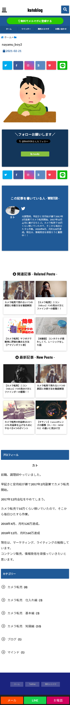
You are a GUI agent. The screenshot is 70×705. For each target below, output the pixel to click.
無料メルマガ (43, 29)
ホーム (9, 29)
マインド (13, 652)
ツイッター (26, 29)
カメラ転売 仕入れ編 (22, 600)
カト (12, 217)
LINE (35, 700)
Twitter (32, 684)
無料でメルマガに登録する (36, 21)
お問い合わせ (60, 29)
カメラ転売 (14, 587)
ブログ (11, 639)
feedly (36, 154)
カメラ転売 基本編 (20, 613)
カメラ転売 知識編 (20, 626)
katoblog (35, 10)
